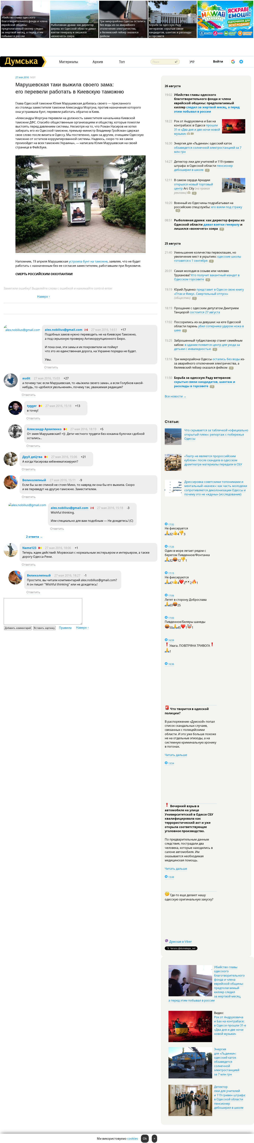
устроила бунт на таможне (88, 261)
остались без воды (226, 359)
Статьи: (172, 421)
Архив (98, 61)
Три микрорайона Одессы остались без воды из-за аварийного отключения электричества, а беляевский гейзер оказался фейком (122, 28)
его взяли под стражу (226, 207)
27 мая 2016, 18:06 (58, 548)
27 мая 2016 (22, 77)
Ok (145, 1138)
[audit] (11, 386)
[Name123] (11, 556)
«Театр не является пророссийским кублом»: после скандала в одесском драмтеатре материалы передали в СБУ (213, 460)
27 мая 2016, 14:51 (104, 330)
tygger (32, 406)
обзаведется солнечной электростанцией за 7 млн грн (207, 150)
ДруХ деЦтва (32, 457)
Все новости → (175, 396)
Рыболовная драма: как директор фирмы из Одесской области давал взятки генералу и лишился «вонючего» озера (73, 30)
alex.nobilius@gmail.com (63, 330)
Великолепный (34, 480)
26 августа (173, 86)
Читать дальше (176, 755)
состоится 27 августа (205, 312)
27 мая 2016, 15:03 (47, 378)
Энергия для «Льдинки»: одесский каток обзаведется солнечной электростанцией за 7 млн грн (226, 1061)
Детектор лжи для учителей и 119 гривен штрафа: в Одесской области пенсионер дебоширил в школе (230, 1097)
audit (26, 378)
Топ (122, 61)
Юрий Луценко (185, 289)
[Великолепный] (11, 488)
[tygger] (15, 414)
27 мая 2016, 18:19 (83, 429)
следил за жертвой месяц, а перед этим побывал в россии (207, 109)
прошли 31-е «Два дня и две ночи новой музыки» (197, 129)
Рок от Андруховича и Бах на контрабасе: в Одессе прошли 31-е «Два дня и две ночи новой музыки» (230, 1025)
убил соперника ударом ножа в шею (209, 328)
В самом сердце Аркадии (192, 180)
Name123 (29, 548)
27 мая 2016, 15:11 (63, 480)
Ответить (51, 367)
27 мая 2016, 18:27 (67, 575)
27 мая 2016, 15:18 (58, 406)
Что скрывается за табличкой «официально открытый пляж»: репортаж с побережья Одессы (216, 434)
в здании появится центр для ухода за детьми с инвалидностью (207, 347)
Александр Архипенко (44, 429)
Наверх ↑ (43, 296)
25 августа (173, 243)
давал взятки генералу (221, 224)
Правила (65, 628)
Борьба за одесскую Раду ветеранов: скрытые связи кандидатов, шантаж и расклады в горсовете (170, 30)
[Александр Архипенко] (15, 437)
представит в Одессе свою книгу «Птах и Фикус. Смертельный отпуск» (209, 291)
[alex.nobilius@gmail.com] (22, 330)
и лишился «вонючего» (208, 226)
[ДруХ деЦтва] (11, 465)
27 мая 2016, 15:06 (64, 457)
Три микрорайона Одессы (193, 359)
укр (192, 61)
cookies (132, 1138)
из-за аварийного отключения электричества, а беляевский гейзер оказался (209, 363)
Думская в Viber (180, 942)
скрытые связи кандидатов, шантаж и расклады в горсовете (204, 384)
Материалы (68, 61)
